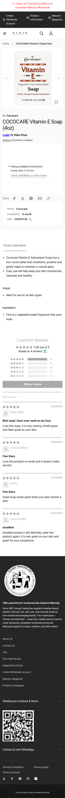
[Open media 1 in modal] (32, 78)
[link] (12, 19)
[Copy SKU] (30, 219)
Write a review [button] (32, 384)
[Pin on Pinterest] (31, 198)
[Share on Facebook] (14, 198)
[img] (11, 407)
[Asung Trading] (18, 740)
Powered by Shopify (41, 792)
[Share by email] (40, 198)
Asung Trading (28, 792)
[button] (4, 33)
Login (6, 135)
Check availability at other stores (29, 175)
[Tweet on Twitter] (22, 198)
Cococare (10, 115)
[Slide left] (6, 78)
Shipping (7, 140)
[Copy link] (48, 198)
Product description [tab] (14, 245)
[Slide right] (58, 78)
